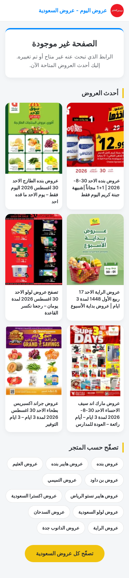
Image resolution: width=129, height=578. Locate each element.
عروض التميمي (62, 480)
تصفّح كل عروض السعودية (64, 553)
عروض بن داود (104, 480)
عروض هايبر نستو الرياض (94, 495)
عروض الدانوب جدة (60, 527)
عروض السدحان (49, 512)
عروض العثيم (25, 463)
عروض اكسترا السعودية (34, 495)
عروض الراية (105, 527)
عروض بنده (107, 463)
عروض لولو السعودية (98, 512)
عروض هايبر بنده (67, 463)
